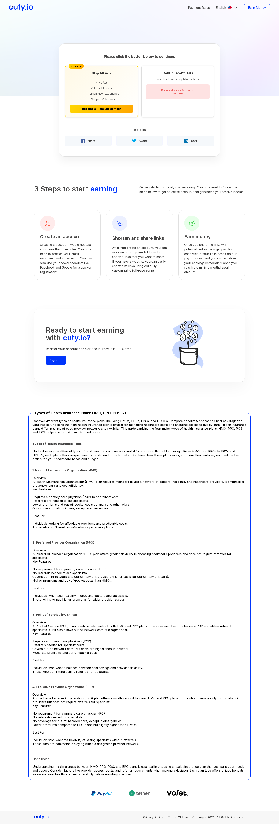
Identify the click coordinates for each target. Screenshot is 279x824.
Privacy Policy (153, 817)
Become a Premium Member (101, 108)
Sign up (55, 360)
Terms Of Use (178, 817)
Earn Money (257, 7)
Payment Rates (199, 7)
